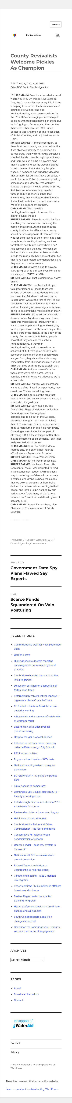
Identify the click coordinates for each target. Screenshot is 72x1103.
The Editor (16, 539)
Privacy (15, 1052)
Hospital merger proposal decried (33, 736)
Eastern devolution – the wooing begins (36, 812)
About (17, 988)
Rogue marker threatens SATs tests (34, 759)
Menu (56, 24)
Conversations (38, 543)
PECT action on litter (25, 753)
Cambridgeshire (19, 543)
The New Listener (20, 1064)
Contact (18, 1000)
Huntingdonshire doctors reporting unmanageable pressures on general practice (35, 665)
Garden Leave (22, 654)
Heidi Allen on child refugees (30, 818)
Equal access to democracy (30, 785)
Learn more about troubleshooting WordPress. (32, 1089)
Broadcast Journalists (26, 994)
